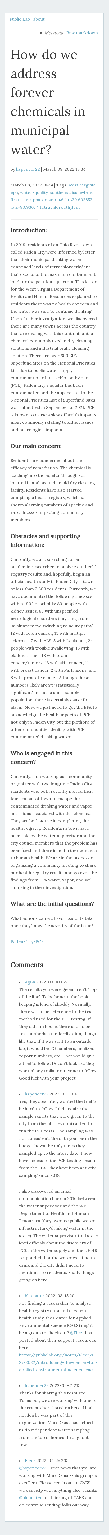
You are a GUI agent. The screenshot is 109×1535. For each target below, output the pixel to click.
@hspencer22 (32, 1468)
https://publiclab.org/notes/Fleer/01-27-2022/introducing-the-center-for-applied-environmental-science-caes (59, 1362)
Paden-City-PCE (27, 941)
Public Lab (20, 19)
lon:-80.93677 (24, 207)
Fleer (30, 1460)
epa (14, 192)
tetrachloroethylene (60, 207)
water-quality (34, 192)
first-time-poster (28, 199)
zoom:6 (55, 199)
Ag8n (30, 982)
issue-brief (83, 192)
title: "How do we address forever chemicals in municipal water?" (51, 33)
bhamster (34, 1295)
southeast (60, 192)
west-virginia (82, 185)
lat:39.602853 (79, 199)
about (39, 19)
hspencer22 (28, 169)
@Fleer (77, 1332)
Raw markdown (82, 32)
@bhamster (30, 1497)
